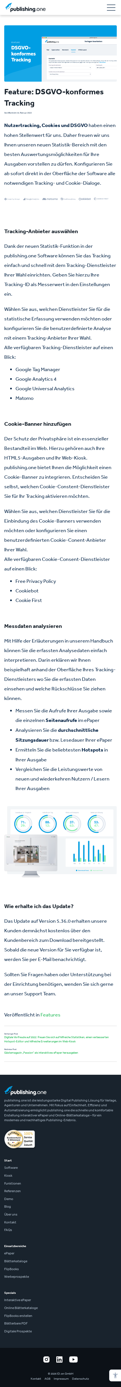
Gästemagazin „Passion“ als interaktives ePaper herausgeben (41, 1053)
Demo (8, 1199)
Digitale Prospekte (18, 1331)
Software (11, 1167)
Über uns (10, 1214)
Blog (7, 1206)
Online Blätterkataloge (21, 1308)
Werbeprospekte (16, 1276)
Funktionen (12, 1183)
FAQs (8, 1230)
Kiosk (8, 1175)
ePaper (9, 1253)
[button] (115, 1375)
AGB (47, 1379)
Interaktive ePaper (17, 1300)
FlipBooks (11, 1269)
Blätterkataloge (15, 1261)
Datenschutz (80, 1379)
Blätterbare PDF (16, 1323)
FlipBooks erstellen (18, 1316)
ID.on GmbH (65, 1374)
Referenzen (12, 1191)
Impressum (61, 1379)
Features (50, 1014)
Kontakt (10, 1222)
